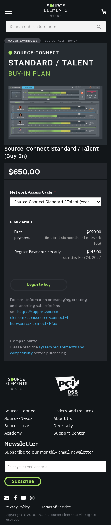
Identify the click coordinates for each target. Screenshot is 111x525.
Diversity (63, 426)
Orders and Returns (74, 411)
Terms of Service (56, 507)
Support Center (69, 433)
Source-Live (16, 426)
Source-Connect (20, 411)
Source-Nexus (18, 419)
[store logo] (55, 10)
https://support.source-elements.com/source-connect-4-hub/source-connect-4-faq (40, 317)
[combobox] (56, 26)
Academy (13, 433)
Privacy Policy (17, 507)
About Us (63, 419)
